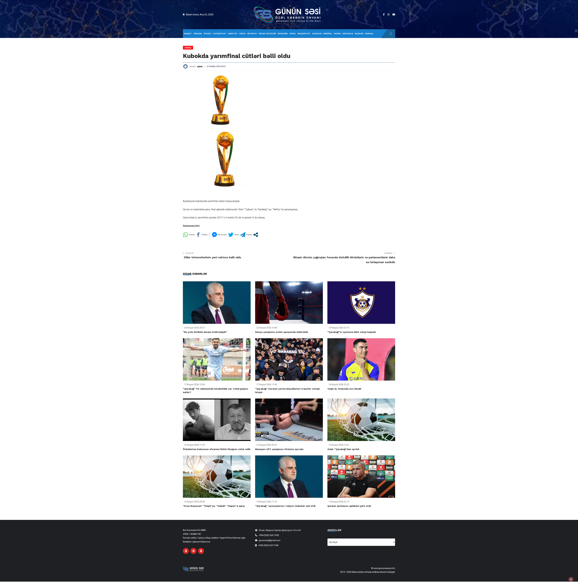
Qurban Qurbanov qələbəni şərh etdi (349, 506)
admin (199, 66)
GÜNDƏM (197, 34)
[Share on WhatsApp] (188, 234)
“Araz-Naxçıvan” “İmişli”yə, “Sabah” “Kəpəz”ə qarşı (214, 506)
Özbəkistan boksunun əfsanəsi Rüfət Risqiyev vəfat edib (216, 449)
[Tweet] (233, 234)
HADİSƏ (337, 34)
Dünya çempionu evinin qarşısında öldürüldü (281, 332)
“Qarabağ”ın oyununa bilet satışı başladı (351, 332)
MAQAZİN (359, 34)
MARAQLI (369, 34)
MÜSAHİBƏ (283, 34)
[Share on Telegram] (246, 234)
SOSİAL (292, 34)
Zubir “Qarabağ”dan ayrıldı (343, 449)
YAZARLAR (317, 34)
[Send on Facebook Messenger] (219, 234)
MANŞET (188, 34)
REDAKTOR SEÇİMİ (267, 34)
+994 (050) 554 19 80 (269, 535)
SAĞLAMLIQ (347, 34)
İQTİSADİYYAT (219, 34)
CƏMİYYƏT (233, 34)
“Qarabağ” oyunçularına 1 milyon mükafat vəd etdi (285, 506)
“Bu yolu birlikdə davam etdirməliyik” (205, 332)
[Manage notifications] (571, 579)
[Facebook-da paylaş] (201, 234)
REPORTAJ (252, 34)
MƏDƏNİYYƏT (304, 34)
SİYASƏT (207, 34)
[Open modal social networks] (255, 234)
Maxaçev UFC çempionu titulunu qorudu (279, 449)
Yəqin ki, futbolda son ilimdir (344, 388)
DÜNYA (242, 34)
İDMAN (188, 48)
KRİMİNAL (327, 34)
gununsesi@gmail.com (269, 540)
